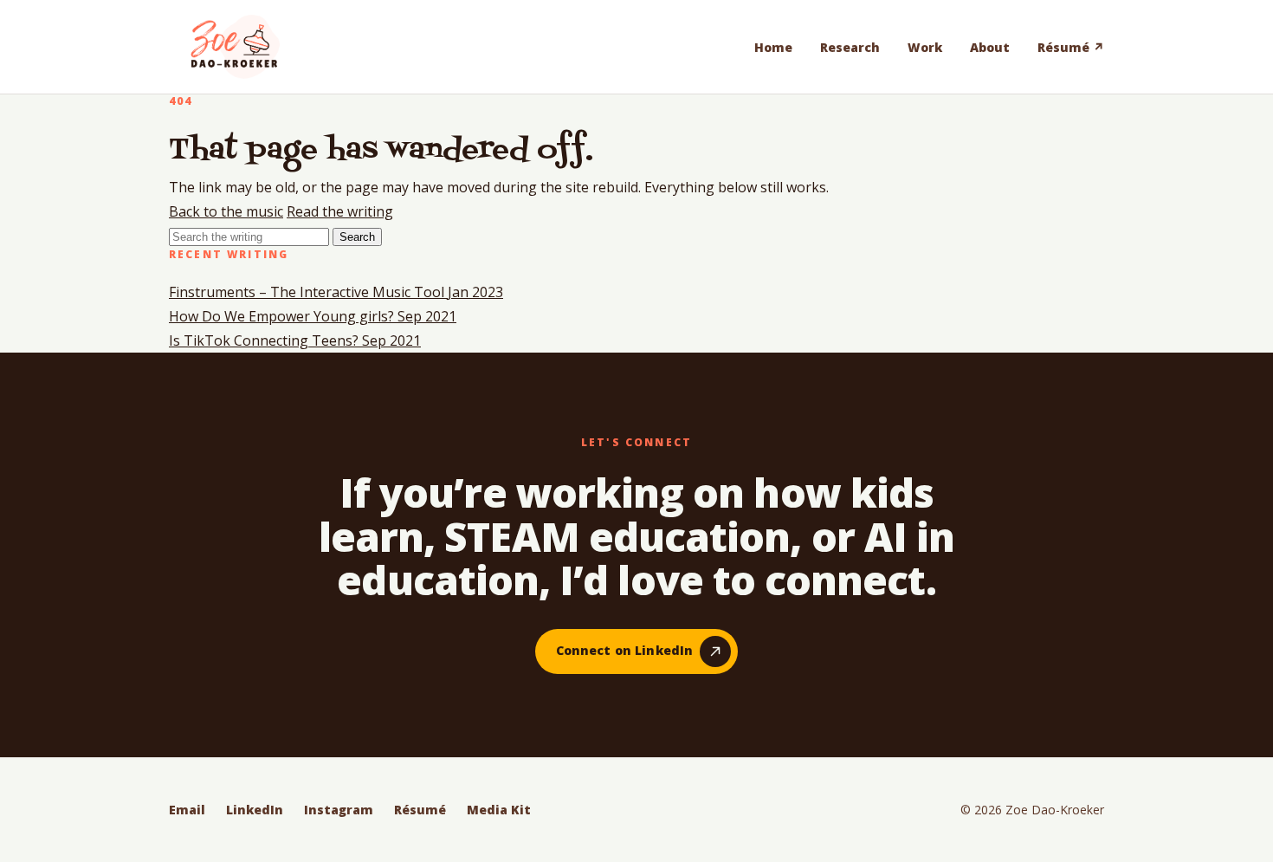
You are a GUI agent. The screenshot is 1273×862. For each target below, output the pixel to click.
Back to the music (226, 211)
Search (357, 236)
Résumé (420, 809)
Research (850, 47)
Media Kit (499, 809)
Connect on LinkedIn (625, 650)
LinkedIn (254, 809)
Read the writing (340, 211)
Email (187, 809)
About (990, 47)
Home (773, 47)
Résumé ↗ (1070, 47)
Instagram (338, 809)
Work (925, 47)
